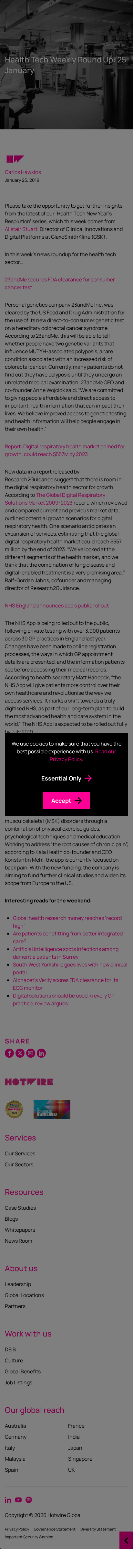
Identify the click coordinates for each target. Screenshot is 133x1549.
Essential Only (61, 778)
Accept (61, 800)
